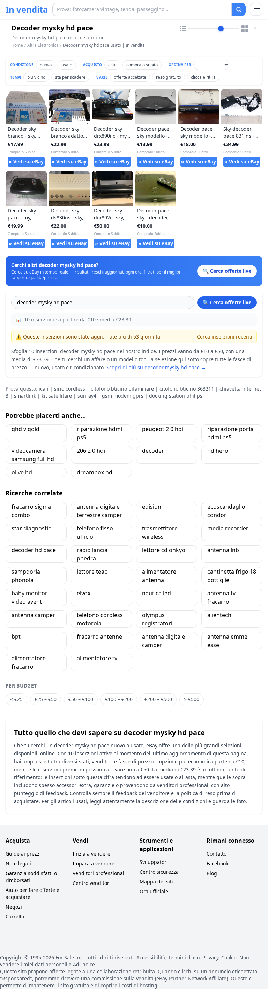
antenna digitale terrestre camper (99, 511)
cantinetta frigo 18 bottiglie (231, 576)
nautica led (156, 593)
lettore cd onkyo (163, 550)
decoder (153, 450)
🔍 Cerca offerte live (227, 302)
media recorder (227, 528)
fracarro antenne (99, 636)
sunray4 (86, 395)
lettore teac (92, 571)
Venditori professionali (99, 873)
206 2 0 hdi (91, 450)
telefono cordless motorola (100, 619)
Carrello (15, 916)
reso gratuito (168, 77)
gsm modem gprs (122, 395)
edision (151, 506)
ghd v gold (25, 429)
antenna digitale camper (163, 641)
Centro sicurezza (159, 871)
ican (44, 388)
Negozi (14, 906)
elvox (83, 593)
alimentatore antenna (159, 576)
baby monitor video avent (29, 597)
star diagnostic (31, 528)
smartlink (25, 395)
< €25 (16, 699)
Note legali (18, 863)
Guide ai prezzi (23, 853)
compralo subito (142, 65)
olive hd (22, 472)
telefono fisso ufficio (95, 532)
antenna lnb (223, 550)
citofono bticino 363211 (186, 388)
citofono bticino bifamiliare (122, 388)
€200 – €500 (158, 699)
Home (17, 45)
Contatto (216, 853)
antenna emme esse (227, 641)
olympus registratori (157, 619)
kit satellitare (57, 395)
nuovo (46, 65)
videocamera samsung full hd (33, 455)
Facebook (217, 863)
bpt (16, 636)
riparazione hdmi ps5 (99, 433)
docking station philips (175, 395)
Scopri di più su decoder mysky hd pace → (156, 367)
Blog (212, 873)
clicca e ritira (203, 77)
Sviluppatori (154, 862)
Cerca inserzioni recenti (224, 336)
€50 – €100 (80, 699)
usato (66, 65)
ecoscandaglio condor (226, 511)
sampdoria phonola (26, 576)
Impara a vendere (93, 863)
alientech (219, 615)
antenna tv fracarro (221, 597)
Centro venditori (92, 883)
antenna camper (33, 615)
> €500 (191, 699)
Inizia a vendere (91, 853)
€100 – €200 (119, 699)
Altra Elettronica (43, 45)
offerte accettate (130, 77)
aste (112, 65)
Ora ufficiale (154, 891)
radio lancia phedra (92, 554)
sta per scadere (70, 77)
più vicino (36, 77)
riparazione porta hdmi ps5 (230, 433)
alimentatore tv (97, 658)
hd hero (217, 450)
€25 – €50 (46, 699)
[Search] (239, 9)
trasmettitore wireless (160, 532)
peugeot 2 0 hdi (162, 429)
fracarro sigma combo (31, 511)
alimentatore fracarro (29, 662)
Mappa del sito (157, 881)
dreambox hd (94, 472)
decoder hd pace (34, 550)
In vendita (27, 9)
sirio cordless (69, 388)
